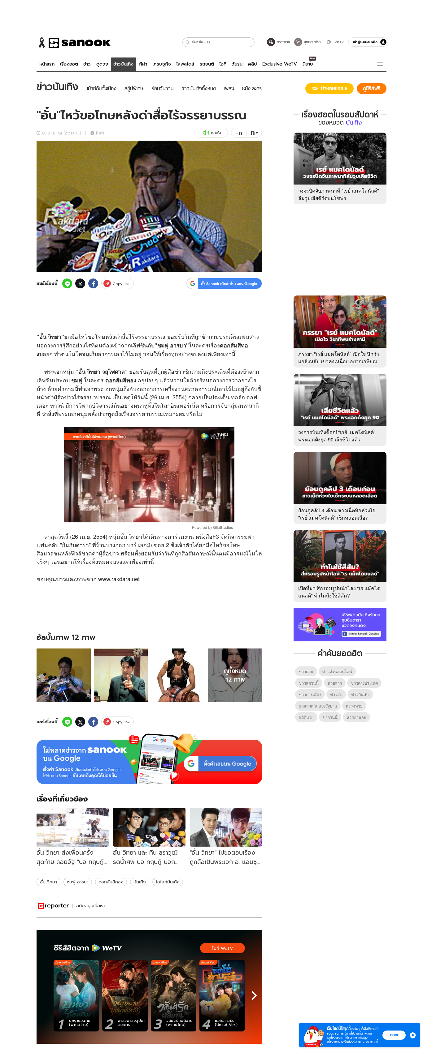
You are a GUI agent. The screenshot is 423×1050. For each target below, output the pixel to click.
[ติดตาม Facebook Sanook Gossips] (340, 624)
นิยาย (308, 64)
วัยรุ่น (237, 64)
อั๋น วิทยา (48, 882)
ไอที (222, 64)
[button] (188, 42)
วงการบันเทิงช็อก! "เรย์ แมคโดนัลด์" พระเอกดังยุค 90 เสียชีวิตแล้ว (337, 435)
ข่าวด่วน (306, 671)
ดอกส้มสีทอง (111, 882)
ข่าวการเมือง (310, 694)
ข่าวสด (336, 694)
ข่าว (87, 64)
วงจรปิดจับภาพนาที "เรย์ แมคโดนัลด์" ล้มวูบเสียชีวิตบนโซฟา (338, 194)
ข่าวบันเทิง (123, 64)
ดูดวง (102, 64)
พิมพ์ (100, 133)
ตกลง (394, 1035)
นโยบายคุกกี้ (370, 1041)
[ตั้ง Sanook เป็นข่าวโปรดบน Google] (149, 758)
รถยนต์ (207, 64)
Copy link (121, 283)
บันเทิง (139, 882)
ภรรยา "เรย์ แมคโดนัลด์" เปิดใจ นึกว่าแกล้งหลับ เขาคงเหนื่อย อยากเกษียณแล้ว (338, 361)
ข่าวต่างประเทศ (364, 683)
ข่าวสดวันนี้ (309, 683)
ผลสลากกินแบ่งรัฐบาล (318, 706)
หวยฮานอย (356, 717)
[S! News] (53, 905)
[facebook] (93, 283)
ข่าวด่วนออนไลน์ (337, 671)
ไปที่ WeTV (222, 948)
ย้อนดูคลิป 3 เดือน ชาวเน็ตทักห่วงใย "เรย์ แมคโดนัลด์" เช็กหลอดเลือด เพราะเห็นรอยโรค (336, 518)
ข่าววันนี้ (330, 717)
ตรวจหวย (354, 706)
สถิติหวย (306, 717)
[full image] (64, 675)
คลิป (252, 64)
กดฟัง (216, 132)
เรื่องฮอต (69, 64)
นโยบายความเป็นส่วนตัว (342, 1041)
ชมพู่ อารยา (78, 882)
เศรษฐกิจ (161, 64)
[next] (254, 995)
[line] (67, 283)
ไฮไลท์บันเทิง (168, 882)
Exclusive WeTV (279, 64)
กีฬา (143, 64)
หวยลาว (335, 683)
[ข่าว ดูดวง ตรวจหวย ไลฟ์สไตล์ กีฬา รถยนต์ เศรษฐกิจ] (74, 42)
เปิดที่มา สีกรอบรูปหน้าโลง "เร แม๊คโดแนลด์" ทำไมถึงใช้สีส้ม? (339, 592)
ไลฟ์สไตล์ (185, 64)
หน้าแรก (47, 64)
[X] (80, 283)
